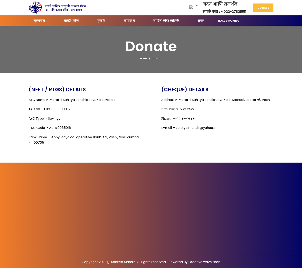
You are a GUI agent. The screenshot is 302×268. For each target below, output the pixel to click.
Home (143, 58)
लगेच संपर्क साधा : (136, 208)
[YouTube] (151, 231)
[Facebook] (141, 231)
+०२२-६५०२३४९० (169, 208)
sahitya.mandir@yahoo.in (195, 127)
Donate (263, 8)
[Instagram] (161, 231)
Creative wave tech (204, 262)
